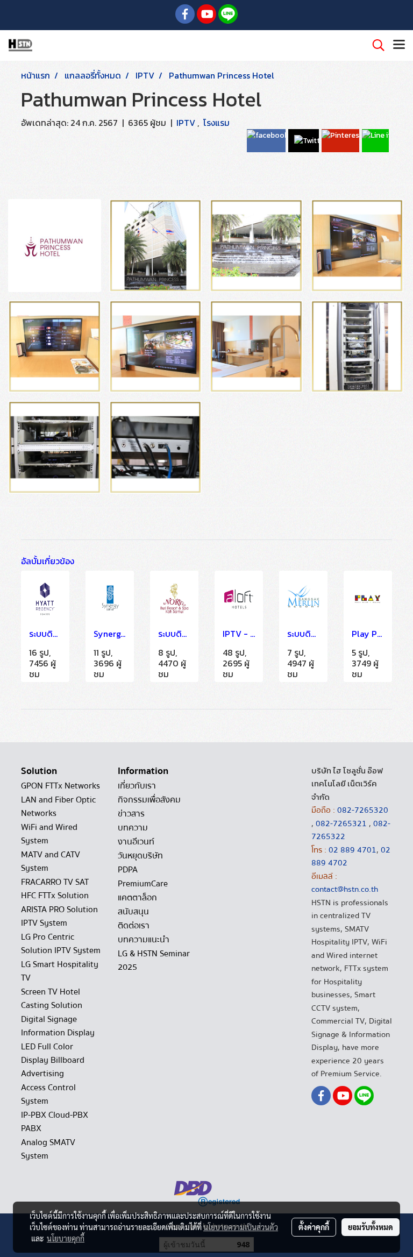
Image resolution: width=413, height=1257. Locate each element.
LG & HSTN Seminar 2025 (154, 960)
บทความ (133, 828)
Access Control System (48, 1094)
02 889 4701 (352, 849)
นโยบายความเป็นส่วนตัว (240, 1227)
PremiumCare (143, 884)
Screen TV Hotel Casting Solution (51, 998)
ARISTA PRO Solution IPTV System (59, 916)
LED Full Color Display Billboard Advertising (52, 1060)
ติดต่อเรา (133, 926)
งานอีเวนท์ (136, 842)
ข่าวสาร (131, 814)
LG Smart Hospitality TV (59, 971)
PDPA (128, 870)
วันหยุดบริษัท (140, 856)
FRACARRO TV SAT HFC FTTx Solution (55, 889)
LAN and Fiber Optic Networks (58, 806)
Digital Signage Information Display (58, 1026)
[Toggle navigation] (399, 45)
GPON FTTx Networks (60, 786)
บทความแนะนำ (143, 940)
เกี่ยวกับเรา (137, 786)
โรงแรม (216, 122)
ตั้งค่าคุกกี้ (313, 1227)
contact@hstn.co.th (344, 889)
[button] (375, 45)
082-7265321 (341, 823)
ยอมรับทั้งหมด (370, 1227)
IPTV (186, 122)
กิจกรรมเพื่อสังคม (149, 800)
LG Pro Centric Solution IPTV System (61, 943)
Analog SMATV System (48, 1149)
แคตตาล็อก (137, 898)
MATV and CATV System (50, 861)
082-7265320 (362, 810)
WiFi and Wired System (49, 834)
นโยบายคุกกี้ (65, 1238)
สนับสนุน (133, 912)
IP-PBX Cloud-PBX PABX (54, 1121)
